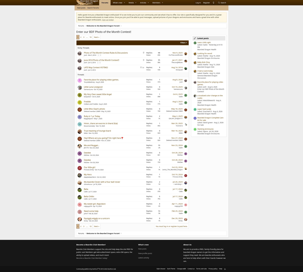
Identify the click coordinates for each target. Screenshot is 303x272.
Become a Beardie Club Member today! (91, 258)
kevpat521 (87, 97)
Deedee (87, 152)
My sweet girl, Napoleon (95, 204)
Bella (86, 189)
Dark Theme (171, 269)
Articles (143, 2)
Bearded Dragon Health (206, 49)
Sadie (181, 96)
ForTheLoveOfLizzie (176, 55)
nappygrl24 (88, 206)
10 (90, 37)
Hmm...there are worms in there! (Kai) (101, 123)
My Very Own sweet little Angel (98, 94)
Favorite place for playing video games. (101, 79)
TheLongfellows (177, 62)
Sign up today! (108, 19)
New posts (81, 8)
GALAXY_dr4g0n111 (176, 118)
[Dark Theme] (213, 2)
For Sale (200, 125)
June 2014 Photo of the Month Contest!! (101, 60)
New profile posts (145, 253)
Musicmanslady (89, 126)
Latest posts (203, 38)
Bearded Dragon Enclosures (208, 58)
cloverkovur (88, 184)
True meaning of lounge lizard (97, 130)
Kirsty (86, 221)
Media (131, 2)
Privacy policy (213, 269)
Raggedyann (88, 119)
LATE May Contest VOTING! (96, 67)
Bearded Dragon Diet (205, 67)
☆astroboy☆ (178, 184)
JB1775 (86, 148)
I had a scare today (205, 71)
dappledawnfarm (90, 177)
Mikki (86, 133)
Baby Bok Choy (203, 62)
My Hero (88, 174)
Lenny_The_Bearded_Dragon (172, 169)
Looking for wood (204, 53)
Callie (86, 192)
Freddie (87, 101)
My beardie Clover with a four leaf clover (102, 182)
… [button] (87, 37)
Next (96, 37)
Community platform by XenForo (96, 269)
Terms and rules (201, 269)
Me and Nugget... (91, 145)
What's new (117, 2)
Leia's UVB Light (204, 42)
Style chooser (161, 269)
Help (220, 269)
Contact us (191, 269)
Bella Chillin (89, 196)
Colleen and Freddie (91, 104)
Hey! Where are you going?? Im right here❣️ (103, 138)
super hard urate (204, 109)
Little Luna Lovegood (93, 87)
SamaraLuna (88, 89)
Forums (105, 2)
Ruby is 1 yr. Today (92, 116)
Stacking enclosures (205, 129)
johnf (86, 213)
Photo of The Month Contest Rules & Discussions (106, 52)
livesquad (179, 70)
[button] (124, 2)
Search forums (93, 8)
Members (156, 2)
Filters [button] (182, 42)
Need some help (91, 211)
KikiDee (86, 155)
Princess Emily (89, 170)
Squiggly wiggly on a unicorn (97, 218)
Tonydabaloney (89, 82)
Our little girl (89, 167)
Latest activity (143, 258)
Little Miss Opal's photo (94, 109)
